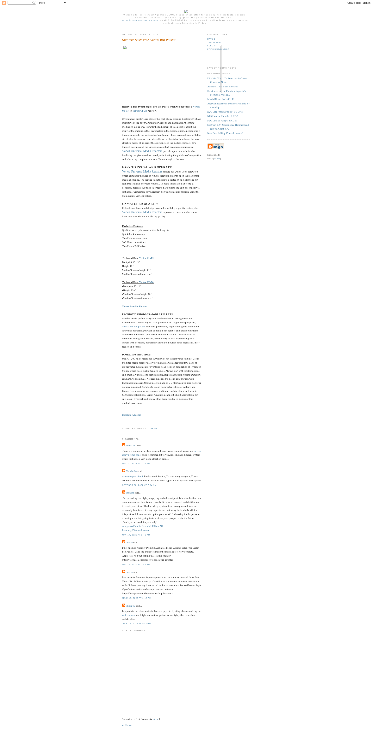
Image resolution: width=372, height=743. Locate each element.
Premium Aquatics (131, 414)
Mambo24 (131, 471)
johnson (130, 492)
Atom (156, 719)
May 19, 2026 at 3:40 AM (136, 564)
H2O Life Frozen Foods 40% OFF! (225, 111)
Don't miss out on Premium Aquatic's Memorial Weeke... (226, 93)
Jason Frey (214, 42)
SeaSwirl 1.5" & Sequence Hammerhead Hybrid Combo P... (228, 126)
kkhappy (130, 605)
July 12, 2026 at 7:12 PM (136, 624)
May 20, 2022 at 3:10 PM (136, 463)
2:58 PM (152, 428)
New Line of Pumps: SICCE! (222, 120)
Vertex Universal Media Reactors (142, 151)
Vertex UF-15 (146, 258)
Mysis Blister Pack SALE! (220, 99)
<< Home (127, 725)
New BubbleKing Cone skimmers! (225, 133)
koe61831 (131, 445)
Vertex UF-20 (140, 110)
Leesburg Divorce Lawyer (135, 530)
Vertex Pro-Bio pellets (133, 326)
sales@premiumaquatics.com (140, 20)
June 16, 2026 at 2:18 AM (136, 598)
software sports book (133, 476)
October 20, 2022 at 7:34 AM (139, 485)
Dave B (211, 39)
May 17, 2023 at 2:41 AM (136, 535)
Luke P (211, 46)
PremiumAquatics (218, 49)
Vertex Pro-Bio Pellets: (134, 306)
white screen (128, 615)
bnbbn (129, 542)
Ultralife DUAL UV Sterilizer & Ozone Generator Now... (227, 80)
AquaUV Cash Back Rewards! (223, 86)
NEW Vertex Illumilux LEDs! (222, 116)
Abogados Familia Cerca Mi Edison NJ (142, 526)
